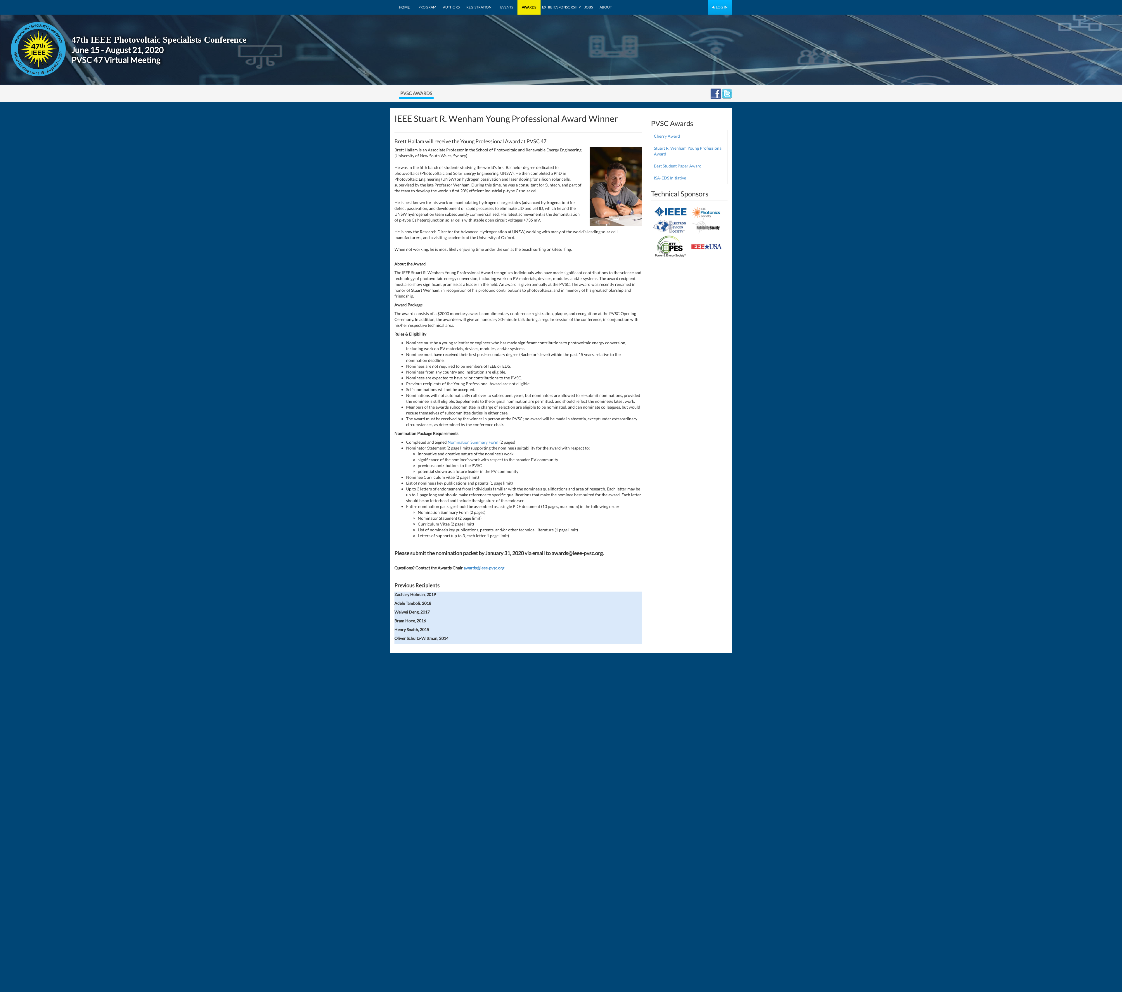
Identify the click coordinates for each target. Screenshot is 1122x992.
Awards (529, 7)
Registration (478, 7)
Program (427, 7)
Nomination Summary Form (473, 442)
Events (506, 7)
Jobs (588, 7)
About (606, 7)
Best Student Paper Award (678, 165)
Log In (721, 7)
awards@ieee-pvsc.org (484, 567)
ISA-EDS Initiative (670, 177)
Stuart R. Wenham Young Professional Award (688, 151)
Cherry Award (667, 136)
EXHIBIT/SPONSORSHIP (561, 7)
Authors (451, 7)
